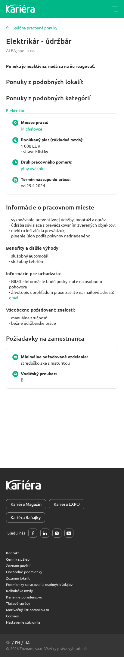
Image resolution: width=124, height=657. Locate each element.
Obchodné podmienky (24, 571)
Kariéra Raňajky (26, 517)
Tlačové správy (18, 603)
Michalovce (31, 128)
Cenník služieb (17, 559)
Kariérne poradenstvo (24, 597)
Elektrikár (15, 110)
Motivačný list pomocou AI (27, 609)
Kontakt (12, 552)
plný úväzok (32, 168)
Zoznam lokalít (18, 578)
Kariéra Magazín (26, 504)
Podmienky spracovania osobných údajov (39, 584)
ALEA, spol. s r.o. (21, 50)
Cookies (12, 615)
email (14, 297)
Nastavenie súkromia (23, 622)
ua (27, 642)
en (17, 642)
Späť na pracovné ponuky (35, 27)
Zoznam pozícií (18, 565)
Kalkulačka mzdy (19, 590)
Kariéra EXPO (67, 504)
